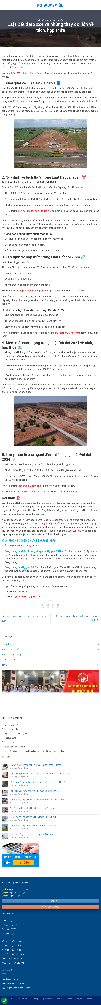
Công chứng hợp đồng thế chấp (33, 290)
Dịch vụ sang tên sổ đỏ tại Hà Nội (34, 211)
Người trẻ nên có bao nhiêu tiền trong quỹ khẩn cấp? (33, 817)
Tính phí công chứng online (13, 959)
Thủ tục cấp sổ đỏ (10, 649)
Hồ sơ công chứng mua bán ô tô (33, 491)
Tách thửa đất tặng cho (29, 485)
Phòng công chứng (74, 999)
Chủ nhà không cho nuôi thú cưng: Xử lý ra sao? (31, 834)
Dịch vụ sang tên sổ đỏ (11, 945)
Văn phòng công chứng (29, 73)
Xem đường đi (51, 901)
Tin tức (60, 20)
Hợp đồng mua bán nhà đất (13, 954)
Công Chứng (61, 999)
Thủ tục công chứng (11, 654)
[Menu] (3, 5)
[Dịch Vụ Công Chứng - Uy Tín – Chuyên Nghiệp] (50, 5)
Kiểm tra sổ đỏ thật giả (11, 950)
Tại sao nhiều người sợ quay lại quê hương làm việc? (33, 825)
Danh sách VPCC (9, 929)
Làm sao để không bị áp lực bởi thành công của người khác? (37, 782)
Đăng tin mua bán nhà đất (13, 963)
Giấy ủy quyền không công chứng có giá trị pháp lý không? (36, 765)
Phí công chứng (51, 907)
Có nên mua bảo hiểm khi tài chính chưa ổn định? (32, 808)
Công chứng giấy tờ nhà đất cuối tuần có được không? (34, 791)
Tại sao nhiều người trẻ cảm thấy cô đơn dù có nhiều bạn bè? (38, 799)
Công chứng (7, 644)
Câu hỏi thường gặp (47, 20)
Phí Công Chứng (9, 659)
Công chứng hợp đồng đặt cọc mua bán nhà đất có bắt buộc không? (41, 773)
